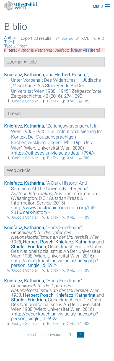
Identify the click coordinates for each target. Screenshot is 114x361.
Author (10, 37)
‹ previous (53, 334)
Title (8, 41)
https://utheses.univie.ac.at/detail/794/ (53, 153)
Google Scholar (25, 101)
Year (23, 46)
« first (32, 334)
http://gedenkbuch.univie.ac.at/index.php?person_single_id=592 (54, 263)
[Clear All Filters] (85, 50)
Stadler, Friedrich (28, 246)
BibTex (67, 38)
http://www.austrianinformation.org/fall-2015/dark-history (53, 210)
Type (8, 46)
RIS (101, 38)
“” (56, 83)
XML (85, 38)
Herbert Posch (70, 74)
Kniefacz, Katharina (24, 74)
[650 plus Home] (57, 6)
